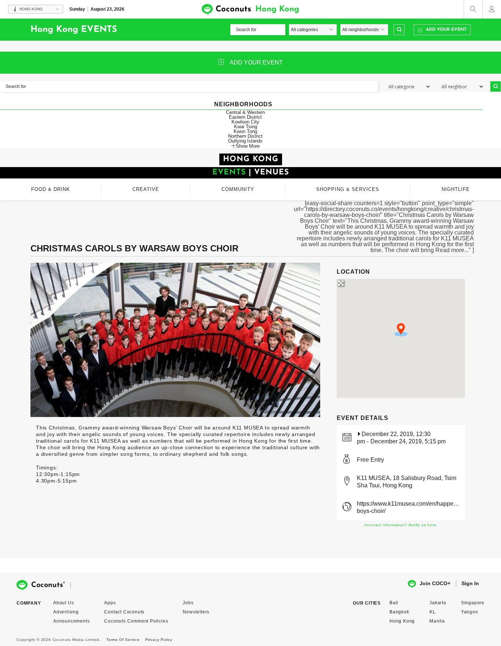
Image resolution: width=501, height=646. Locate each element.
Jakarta (437, 602)
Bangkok (399, 611)
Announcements (71, 621)
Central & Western (245, 112)
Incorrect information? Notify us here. (401, 525)
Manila (437, 621)
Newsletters (196, 611)
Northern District (245, 136)
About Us (63, 602)
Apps (110, 602)
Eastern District (245, 117)
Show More (248, 145)
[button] (401, 330)
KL (432, 611)
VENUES (271, 172)
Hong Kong (402, 621)
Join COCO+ (435, 583)
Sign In (470, 583)
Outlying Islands (245, 141)
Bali (394, 602)
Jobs (188, 602)
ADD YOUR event (256, 62)
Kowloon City (245, 122)
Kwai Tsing (245, 126)
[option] (175, 340)
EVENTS (229, 172)
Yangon (469, 611)
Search (399, 29)
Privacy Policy (158, 640)
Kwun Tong (245, 131)
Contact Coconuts (124, 611)
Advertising (66, 611)
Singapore (472, 602)
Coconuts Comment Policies (136, 621)
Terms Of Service (123, 640)
